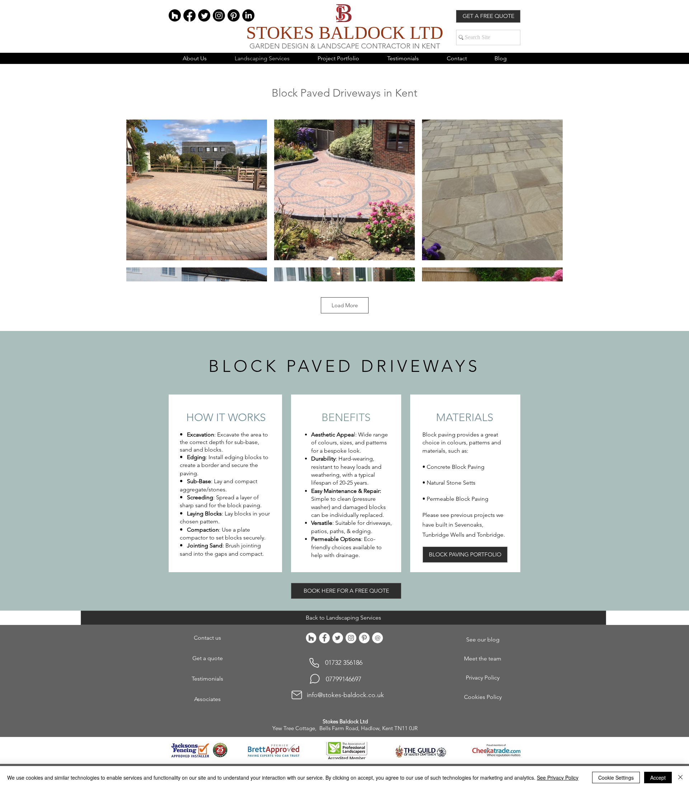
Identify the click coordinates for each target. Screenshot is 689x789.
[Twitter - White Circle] (337, 637)
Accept (658, 777)
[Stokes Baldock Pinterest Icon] (364, 637)
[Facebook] (189, 15)
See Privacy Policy (557, 777)
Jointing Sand (204, 545)
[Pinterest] (234, 15)
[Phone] (314, 662)
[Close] (680, 777)
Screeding (200, 497)
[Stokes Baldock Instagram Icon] (351, 637)
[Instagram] (219, 15)
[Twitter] (204, 15)
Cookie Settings (616, 777)
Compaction (203, 529)
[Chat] (315, 679)
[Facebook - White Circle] (324, 637)
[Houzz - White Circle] (311, 637)
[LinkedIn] (248, 15)
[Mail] (297, 695)
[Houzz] (175, 15)
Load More (345, 305)
